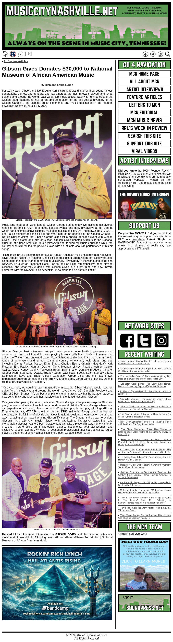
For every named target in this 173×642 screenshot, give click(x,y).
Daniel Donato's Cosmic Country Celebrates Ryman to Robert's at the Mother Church (144, 362)
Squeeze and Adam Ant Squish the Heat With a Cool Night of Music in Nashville (144, 369)
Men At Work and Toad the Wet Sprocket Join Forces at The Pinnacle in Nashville (144, 407)
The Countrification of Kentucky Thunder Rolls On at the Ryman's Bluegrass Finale (144, 415)
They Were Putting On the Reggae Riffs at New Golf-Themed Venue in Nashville (144, 516)
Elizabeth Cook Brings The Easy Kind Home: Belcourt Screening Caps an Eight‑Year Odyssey (144, 385)
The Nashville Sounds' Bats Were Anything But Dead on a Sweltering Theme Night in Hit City (144, 377)
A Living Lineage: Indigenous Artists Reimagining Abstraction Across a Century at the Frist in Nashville (144, 450)
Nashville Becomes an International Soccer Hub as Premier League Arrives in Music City (144, 400)
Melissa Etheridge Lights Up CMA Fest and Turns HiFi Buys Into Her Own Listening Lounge (144, 491)
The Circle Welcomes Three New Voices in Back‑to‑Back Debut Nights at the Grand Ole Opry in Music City (144, 432)
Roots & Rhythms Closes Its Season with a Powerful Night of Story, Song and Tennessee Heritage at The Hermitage (144, 442)
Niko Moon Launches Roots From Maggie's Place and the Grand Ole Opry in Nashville (144, 423)
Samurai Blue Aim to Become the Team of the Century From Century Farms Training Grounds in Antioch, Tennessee (144, 475)
